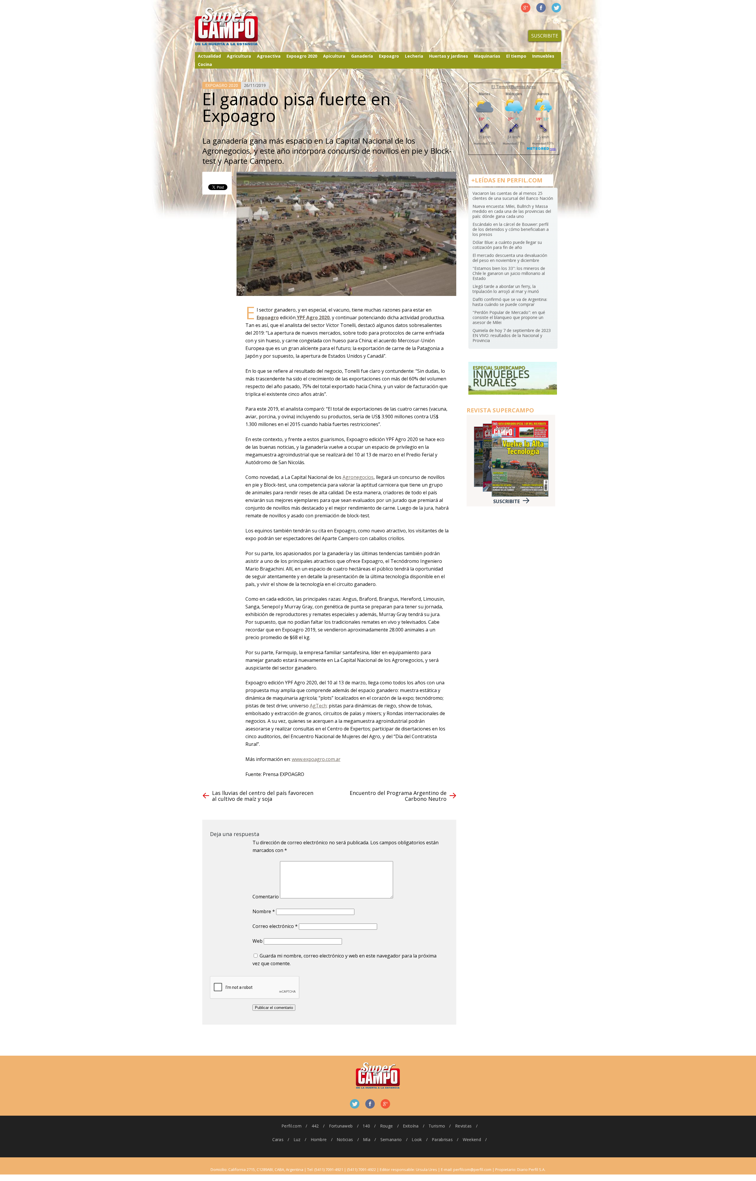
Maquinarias (487, 56)
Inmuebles (543, 56)
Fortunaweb (341, 1126)
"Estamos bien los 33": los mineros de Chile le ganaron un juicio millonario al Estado (508, 273)
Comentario (265, 896)
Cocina (205, 64)
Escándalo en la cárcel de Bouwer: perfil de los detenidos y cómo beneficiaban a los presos (510, 229)
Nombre (263, 911)
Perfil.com (291, 1126)
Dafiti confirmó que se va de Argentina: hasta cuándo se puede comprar (509, 302)
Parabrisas (442, 1139)
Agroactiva (269, 56)
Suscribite (544, 36)
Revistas (463, 1126)
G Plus (525, 7)
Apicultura (334, 56)
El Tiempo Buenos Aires (513, 86)
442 (315, 1126)
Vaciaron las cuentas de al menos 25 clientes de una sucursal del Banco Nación (512, 195)
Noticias (345, 1139)
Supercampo (238, 26)
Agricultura (239, 56)
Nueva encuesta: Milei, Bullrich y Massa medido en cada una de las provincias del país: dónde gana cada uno (511, 211)
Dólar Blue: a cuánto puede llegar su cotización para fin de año (507, 244)
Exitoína (410, 1126)
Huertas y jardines (448, 56)
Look (417, 1139)
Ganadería (362, 56)
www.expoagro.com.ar (316, 759)
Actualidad (209, 56)
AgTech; (319, 705)
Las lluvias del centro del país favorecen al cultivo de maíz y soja (262, 795)
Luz (297, 1139)
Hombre (319, 1139)
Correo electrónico (275, 926)
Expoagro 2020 (301, 56)
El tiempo (516, 56)
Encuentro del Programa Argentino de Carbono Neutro (398, 795)
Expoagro (389, 56)
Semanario (391, 1139)
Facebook (541, 7)
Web (257, 941)
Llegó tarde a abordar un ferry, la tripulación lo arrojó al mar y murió (505, 288)
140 (366, 1126)
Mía (366, 1139)
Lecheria (414, 56)
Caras (278, 1139)
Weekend (472, 1139)
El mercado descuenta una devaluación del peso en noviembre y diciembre (509, 257)
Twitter (556, 7)
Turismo (436, 1126)
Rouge (386, 1126)
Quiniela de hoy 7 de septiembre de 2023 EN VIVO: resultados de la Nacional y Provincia (511, 335)
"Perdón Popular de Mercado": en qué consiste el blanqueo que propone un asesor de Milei (508, 317)
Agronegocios (358, 477)
